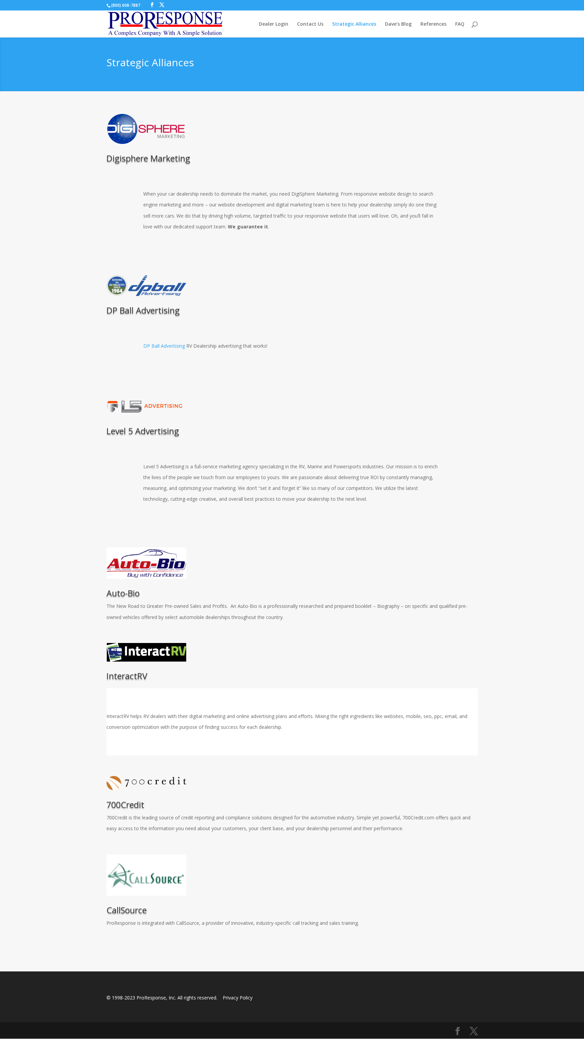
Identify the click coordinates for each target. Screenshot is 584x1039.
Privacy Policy (237, 997)
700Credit (125, 804)
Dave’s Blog (398, 24)
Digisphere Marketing (148, 158)
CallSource (126, 910)
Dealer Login (273, 24)
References (433, 24)
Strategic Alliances (354, 24)
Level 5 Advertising (142, 431)
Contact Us (310, 24)
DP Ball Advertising (143, 310)
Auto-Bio (123, 593)
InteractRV (126, 676)
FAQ (459, 24)
